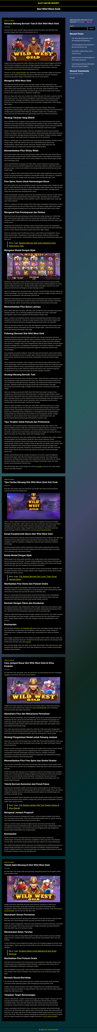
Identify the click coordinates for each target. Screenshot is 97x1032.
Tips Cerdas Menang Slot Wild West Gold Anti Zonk (31, 482)
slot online (39, 466)
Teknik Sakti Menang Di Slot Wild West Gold (27, 865)
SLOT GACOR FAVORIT (50, 1016)
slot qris (72, 78)
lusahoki (28, 642)
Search (72, 26)
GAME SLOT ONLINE (9, 20)
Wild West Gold (27, 628)
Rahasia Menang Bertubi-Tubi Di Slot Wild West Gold (31, 23)
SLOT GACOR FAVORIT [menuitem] (19, 72)
